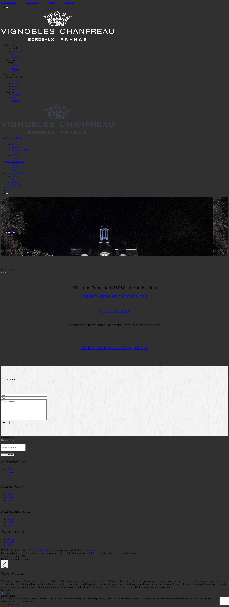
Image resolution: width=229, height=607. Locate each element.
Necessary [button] (6, 589)
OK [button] (24, 555)
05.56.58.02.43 (114, 311)
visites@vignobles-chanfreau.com (114, 296)
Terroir (10, 471)
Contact (69, 2)
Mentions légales (43, 550)
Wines (10, 474)
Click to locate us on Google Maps (114, 347)
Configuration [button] (11, 555)
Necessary (10, 592)
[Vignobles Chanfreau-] (57, 40)
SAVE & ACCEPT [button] (10, 604)
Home (9, 229)
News (52, 2)
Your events (32, 2)
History (10, 469)
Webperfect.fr (91, 550)
